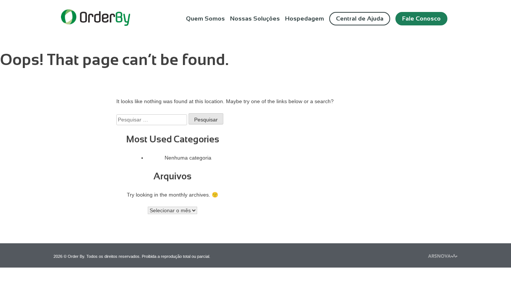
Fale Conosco (421, 18)
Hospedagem (304, 18)
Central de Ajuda (359, 18)
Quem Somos (205, 18)
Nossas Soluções (255, 18)
